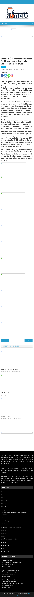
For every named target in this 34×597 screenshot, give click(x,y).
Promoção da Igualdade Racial (9, 369)
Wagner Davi (5, 551)
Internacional (5, 518)
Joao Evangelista (6, 521)
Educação (5, 500)
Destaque (5, 497)
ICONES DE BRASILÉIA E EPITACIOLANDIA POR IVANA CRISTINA (16, 514)
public (4, 536)
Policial (4, 530)
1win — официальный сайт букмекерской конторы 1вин (11, 571)
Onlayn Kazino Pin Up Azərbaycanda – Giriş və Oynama (12, 561)
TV (3, 548)
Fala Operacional (6, 506)
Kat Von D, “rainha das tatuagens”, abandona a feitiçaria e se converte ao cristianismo (29, 340)
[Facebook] (2, 75)
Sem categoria (6, 545)
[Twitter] (5, 75)
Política (4, 533)
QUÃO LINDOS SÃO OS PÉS (9, 539)
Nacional (4, 524)
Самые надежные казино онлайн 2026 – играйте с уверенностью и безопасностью (12, 581)
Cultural (3, 66)
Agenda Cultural (5, 392)
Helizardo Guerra (19, 69)
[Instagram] (11, 75)
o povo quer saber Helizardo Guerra (11, 527)
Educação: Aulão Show (6, 340)
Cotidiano (4, 491)
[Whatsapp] (8, 75)
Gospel (4, 510)
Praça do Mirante (5, 416)
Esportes (4, 503)
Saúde (4, 542)
